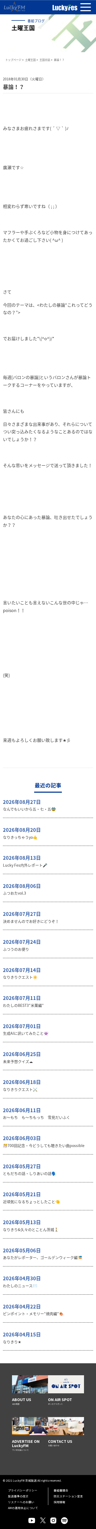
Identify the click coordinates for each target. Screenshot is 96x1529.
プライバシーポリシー (22, 1490)
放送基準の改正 (18, 1496)
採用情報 (59, 1502)
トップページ (13, 60)
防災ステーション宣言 (68, 1496)
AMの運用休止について (23, 1508)
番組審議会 (61, 1490)
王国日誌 (44, 60)
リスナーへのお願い (21, 1502)
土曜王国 (30, 60)
